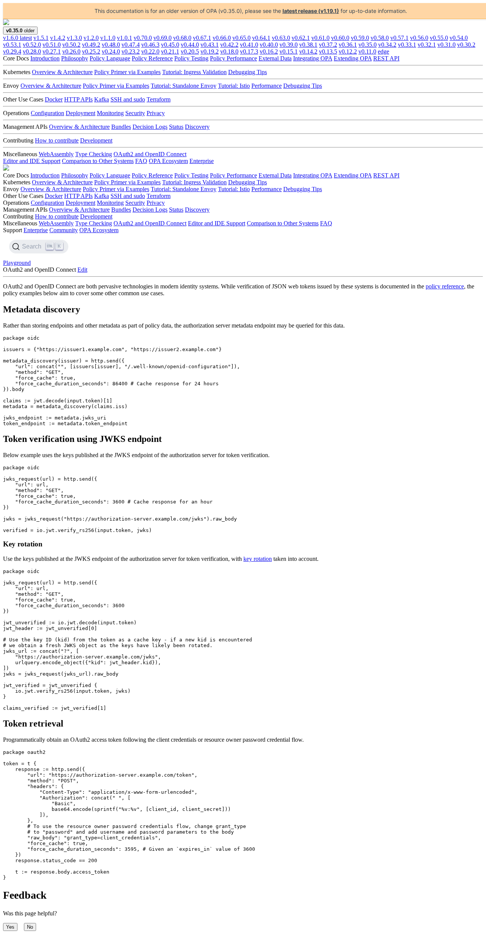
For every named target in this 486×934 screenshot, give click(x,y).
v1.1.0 (107, 38)
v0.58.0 (380, 38)
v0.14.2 (308, 51)
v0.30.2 (466, 44)
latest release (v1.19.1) (310, 11)
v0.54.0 (459, 38)
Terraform (158, 99)
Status (176, 126)
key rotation (257, 559)
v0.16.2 (269, 51)
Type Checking (93, 154)
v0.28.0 (32, 51)
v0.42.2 (229, 44)
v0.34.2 (387, 44)
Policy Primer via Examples (127, 72)
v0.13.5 (328, 51)
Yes (10, 927)
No (30, 927)
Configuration (47, 113)
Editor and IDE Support (31, 161)
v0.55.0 (439, 38)
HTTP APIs (78, 99)
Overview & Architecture (62, 72)
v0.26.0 (71, 51)
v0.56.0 (419, 38)
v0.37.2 (328, 44)
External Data (275, 58)
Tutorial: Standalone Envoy (183, 85)
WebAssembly (56, 154)
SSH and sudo (127, 99)
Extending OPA (353, 58)
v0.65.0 (241, 38)
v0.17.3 (249, 51)
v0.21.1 (170, 51)
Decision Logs (150, 126)
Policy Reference (152, 58)
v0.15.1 (288, 51)
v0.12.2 (348, 51)
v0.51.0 (52, 44)
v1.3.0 (74, 38)
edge (383, 51)
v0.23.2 (131, 51)
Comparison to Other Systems (98, 161)
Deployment (80, 113)
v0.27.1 (52, 51)
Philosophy (74, 58)
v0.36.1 (348, 44)
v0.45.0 (170, 44)
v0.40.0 (269, 44)
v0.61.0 (320, 38)
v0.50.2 (71, 44)
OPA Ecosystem (168, 161)
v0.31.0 (446, 44)
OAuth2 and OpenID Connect (150, 154)
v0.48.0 (111, 44)
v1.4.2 (57, 38)
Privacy (156, 113)
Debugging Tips (247, 72)
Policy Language (110, 58)
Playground (17, 263)
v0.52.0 (32, 44)
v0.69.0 (162, 38)
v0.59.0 (360, 38)
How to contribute (57, 140)
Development (96, 140)
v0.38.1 (308, 44)
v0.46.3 (150, 44)
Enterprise (201, 161)
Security (135, 113)
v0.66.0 (222, 38)
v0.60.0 (340, 38)
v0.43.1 (209, 44)
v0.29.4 (12, 51)
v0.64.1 (261, 38)
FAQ (141, 161)
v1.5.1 (41, 38)
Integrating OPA (312, 58)
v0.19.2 (209, 51)
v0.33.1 (407, 44)
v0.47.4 (131, 44)
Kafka (101, 99)
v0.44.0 (190, 44)
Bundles (121, 126)
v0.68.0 (182, 38)
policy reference (445, 286)
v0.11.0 (367, 51)
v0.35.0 (367, 44)
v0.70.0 (143, 38)
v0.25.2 (91, 51)
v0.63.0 (281, 38)
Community (63, 230)
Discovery (197, 126)
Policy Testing (191, 58)
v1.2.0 (91, 38)
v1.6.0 (17, 38)
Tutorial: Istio (234, 85)
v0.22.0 (150, 51)
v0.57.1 (399, 38)
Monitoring (110, 113)
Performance (266, 85)
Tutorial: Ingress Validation (194, 72)
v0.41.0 (249, 44)
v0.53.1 (12, 44)
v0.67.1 (202, 38)
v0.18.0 (229, 51)
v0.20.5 (190, 51)
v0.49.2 (91, 44)
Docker (54, 99)
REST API (386, 58)
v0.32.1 (427, 44)
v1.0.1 (124, 38)
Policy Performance (233, 58)
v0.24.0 (111, 51)
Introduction (45, 58)
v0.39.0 (288, 44)
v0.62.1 (301, 38)
